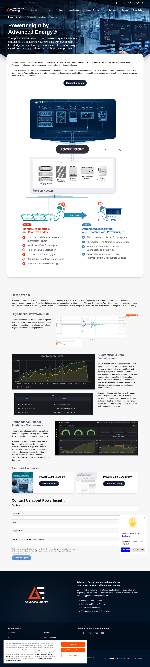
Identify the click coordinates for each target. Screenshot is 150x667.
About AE (12, 633)
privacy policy (61, 549)
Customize (73, 655)
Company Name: (18, 531)
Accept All (73, 644)
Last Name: (16, 514)
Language (122, 3)
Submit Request (21, 558)
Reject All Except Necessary (73, 650)
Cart (140, 3)
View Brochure (49, 484)
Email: (14, 522)
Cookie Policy (40, 658)
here (30, 553)
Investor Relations (49, 638)
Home (11, 17)
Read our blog (127, 536)
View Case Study (114, 484)
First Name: (16, 505)
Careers (45, 633)
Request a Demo (75, 83)
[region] (45, 651)
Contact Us (12, 638)
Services (20, 17)
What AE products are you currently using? (28, 539)
